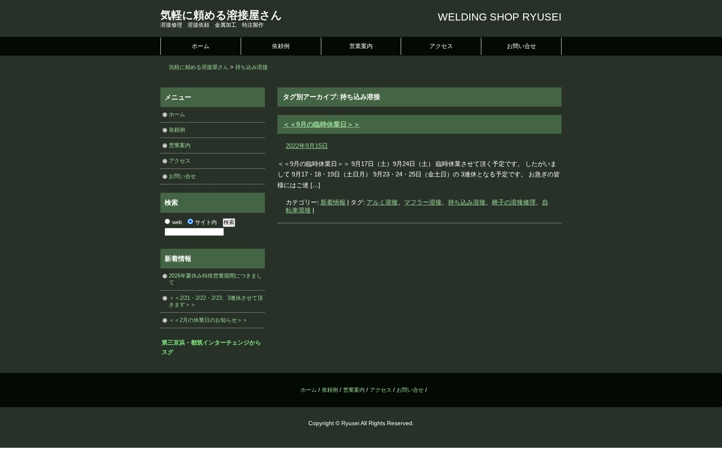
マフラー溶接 (423, 202)
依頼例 (281, 46)
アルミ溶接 (382, 202)
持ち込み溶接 (467, 202)
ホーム (200, 46)
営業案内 (361, 46)
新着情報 (333, 202)
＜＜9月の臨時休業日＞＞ (321, 124)
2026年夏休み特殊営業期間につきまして (215, 279)
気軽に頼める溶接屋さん (221, 15)
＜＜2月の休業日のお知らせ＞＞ (208, 320)
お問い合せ (521, 46)
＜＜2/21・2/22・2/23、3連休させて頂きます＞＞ (216, 301)
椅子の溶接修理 (514, 202)
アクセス (441, 46)
